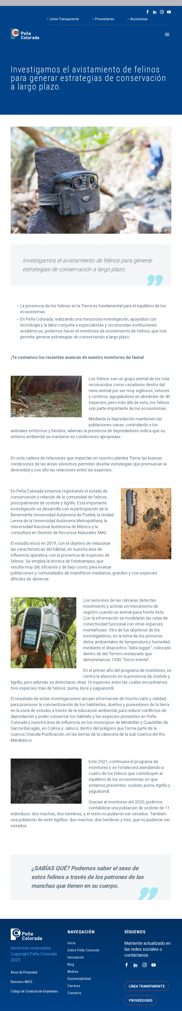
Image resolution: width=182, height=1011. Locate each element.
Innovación (76, 957)
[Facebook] (147, 12)
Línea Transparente (64, 19)
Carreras (74, 986)
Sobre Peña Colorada (83, 950)
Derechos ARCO (21, 982)
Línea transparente (147, 986)
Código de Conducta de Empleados (34, 991)
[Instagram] (161, 12)
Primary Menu (167, 34)
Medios (73, 971)
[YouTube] (169, 12)
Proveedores (104, 19)
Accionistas (139, 19)
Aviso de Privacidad (24, 972)
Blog (71, 964)
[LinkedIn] (154, 12)
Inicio (72, 943)
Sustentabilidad (79, 979)
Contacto (75, 993)
